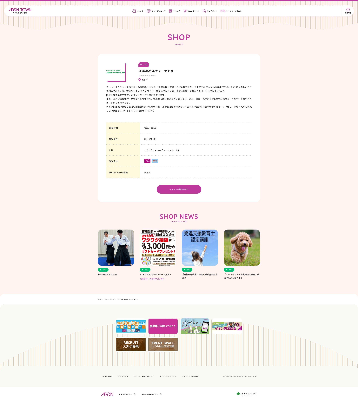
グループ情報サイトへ (150, 394)
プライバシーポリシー (167, 376)
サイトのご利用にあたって (144, 376)
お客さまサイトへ (125, 394)
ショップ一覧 (109, 299)
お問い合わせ (107, 376)
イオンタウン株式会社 (190, 376)
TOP (99, 299)
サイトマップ (123, 376)
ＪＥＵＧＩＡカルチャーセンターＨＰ (162, 150)
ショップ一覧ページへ (179, 189)
